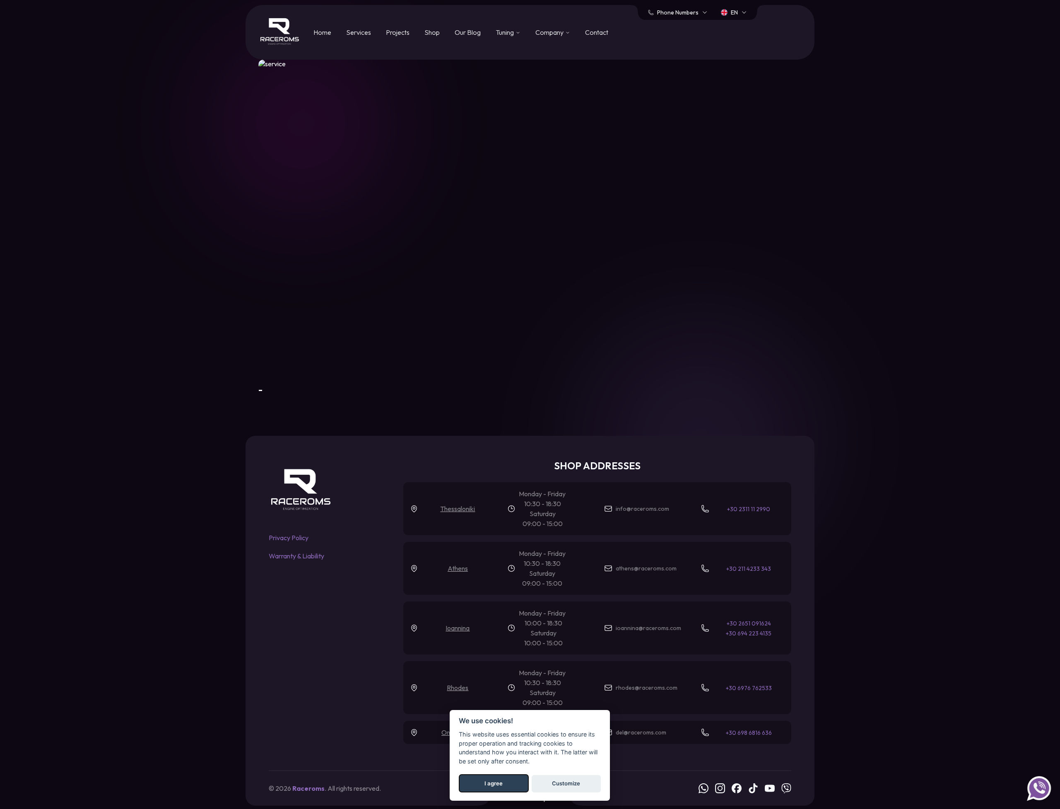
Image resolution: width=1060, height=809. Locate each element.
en (734, 12)
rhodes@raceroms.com (646, 687)
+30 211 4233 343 (748, 568)
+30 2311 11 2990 (748, 509)
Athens (458, 568)
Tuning (505, 32)
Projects (398, 32)
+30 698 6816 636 (749, 733)
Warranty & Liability (296, 556)
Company (549, 32)
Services (358, 32)
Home (322, 32)
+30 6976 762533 (749, 688)
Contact (596, 32)
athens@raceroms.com (646, 568)
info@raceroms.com (642, 508)
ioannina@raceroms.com (648, 628)
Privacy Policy (288, 538)
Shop (432, 32)
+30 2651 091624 (749, 623)
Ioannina (458, 628)
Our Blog (468, 32)
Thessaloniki (457, 509)
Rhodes (457, 687)
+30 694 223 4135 (748, 633)
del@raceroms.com (641, 732)
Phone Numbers (678, 12)
